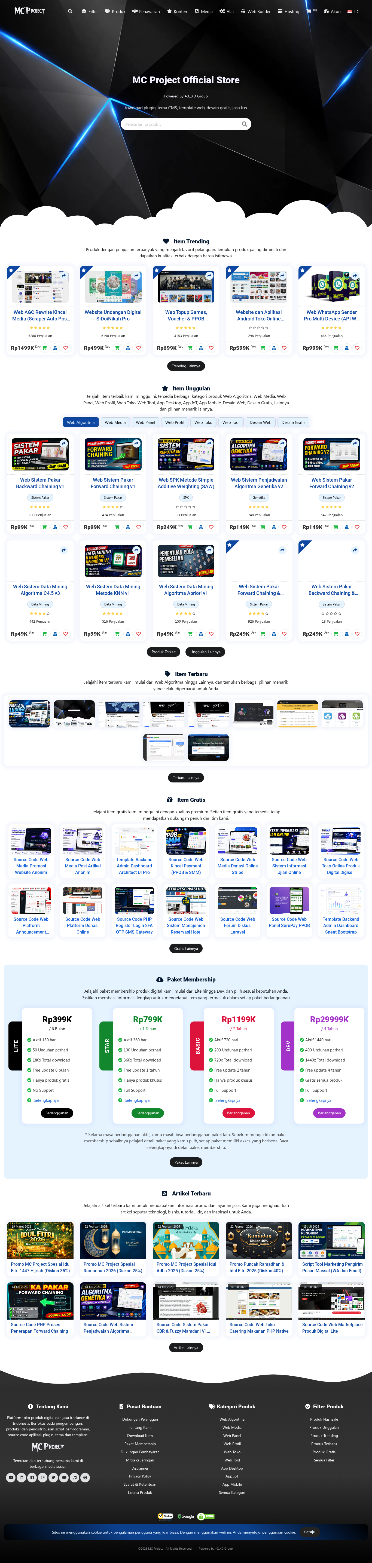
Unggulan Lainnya (205, 651)
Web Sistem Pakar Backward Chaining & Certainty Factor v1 (332, 590)
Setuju (309, 1532)
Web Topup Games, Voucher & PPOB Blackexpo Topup (186, 316)
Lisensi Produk (140, 1492)
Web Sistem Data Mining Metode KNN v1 (113, 590)
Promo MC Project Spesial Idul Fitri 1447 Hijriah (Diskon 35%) (41, 1267)
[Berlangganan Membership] (55, 348)
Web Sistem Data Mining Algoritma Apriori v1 (186, 590)
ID (356, 11)
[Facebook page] (32, 1477)
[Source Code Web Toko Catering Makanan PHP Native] (259, 1301)
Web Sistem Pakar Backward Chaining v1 (40, 483)
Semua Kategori (232, 1492)
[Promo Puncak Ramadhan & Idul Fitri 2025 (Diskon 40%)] (259, 1240)
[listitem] (29, 713)
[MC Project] (29, 11)
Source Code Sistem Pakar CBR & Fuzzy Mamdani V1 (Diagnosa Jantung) (183, 1328)
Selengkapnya (46, 1100)
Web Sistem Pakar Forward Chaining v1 (113, 483)
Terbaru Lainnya (186, 777)
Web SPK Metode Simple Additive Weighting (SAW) (186, 483)
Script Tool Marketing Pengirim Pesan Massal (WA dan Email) (332, 1267)
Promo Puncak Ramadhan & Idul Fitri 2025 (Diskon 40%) (257, 1267)
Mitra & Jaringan (140, 1460)
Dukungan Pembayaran (140, 1451)
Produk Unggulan (324, 1427)
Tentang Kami (140, 1427)
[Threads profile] (64, 1477)
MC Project (155, 1548)
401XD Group (224, 1548)
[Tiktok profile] (74, 1477)
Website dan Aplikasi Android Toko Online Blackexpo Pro (259, 316)
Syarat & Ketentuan (140, 1484)
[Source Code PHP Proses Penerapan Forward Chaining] (40, 1301)
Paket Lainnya (186, 1162)
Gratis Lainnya (186, 948)
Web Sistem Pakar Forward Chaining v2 (331, 483)
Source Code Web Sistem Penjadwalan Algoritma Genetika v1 (108, 1328)
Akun (336, 11)
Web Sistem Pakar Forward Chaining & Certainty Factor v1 (258, 590)
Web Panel (232, 1435)
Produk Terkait (164, 651)
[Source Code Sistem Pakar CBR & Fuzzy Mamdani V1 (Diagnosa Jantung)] (186, 1301)
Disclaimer (140, 1468)
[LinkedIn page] (21, 1477)
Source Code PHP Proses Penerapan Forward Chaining (39, 1328)
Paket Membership (140, 1443)
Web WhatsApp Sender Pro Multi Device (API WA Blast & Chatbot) (331, 316)
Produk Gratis (324, 1451)
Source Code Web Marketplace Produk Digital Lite (332, 1328)
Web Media (232, 1427)
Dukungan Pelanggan (140, 1419)
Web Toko (232, 1451)
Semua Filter (324, 1460)
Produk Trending (324, 1435)
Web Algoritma (232, 1419)
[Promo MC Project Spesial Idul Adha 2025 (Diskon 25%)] (186, 1240)
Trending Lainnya (186, 365)
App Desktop (232, 1468)
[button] (45, 348)
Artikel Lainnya (186, 1347)
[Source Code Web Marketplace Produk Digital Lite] (331, 1301)
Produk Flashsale (324, 1419)
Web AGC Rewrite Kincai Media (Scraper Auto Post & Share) (40, 316)
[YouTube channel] (11, 1477)
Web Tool (232, 1460)
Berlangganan (56, 1112)
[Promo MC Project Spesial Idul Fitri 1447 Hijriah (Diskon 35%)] (40, 1240)
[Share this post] (64, 276)
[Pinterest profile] (85, 1477)
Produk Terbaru (324, 1443)
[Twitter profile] (53, 1477)
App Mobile (232, 1484)
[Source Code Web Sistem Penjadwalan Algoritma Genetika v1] (113, 1301)
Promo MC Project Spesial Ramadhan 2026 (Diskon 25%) (113, 1267)
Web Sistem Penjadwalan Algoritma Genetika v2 (259, 483)
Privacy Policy (140, 1476)
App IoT (232, 1476)
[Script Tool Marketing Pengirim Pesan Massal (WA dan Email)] (331, 1240)
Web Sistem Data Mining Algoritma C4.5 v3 (40, 590)
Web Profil (232, 1443)
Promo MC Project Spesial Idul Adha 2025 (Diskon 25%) (186, 1267)
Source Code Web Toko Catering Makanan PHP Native (259, 1328)
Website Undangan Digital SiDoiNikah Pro (113, 316)
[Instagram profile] (42, 1477)
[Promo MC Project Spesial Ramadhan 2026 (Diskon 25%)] (113, 1240)
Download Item (140, 1435)
